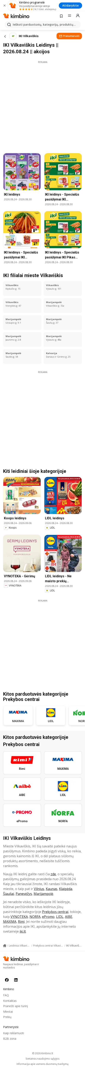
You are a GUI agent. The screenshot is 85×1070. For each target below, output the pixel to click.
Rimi (21, 921)
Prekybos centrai (55, 911)
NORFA (35, 916)
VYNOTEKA (19, 916)
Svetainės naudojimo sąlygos (42, 1058)
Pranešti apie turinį (15, 1006)
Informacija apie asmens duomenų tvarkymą (42, 1064)
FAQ (6, 995)
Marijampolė (43, 893)
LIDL (59, 916)
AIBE (68, 916)
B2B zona (9, 1039)
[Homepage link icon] (4, 945)
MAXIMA (9, 921)
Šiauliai (8, 893)
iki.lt (23, 931)
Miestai (8, 1011)
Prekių (7, 1017)
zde (53, 874)
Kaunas (51, 889)
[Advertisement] (42, 106)
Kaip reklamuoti (13, 1033)
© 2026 (42, 1053)
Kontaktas (10, 1001)
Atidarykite (70, 5)
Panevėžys (24, 893)
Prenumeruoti (71, 36)
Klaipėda (65, 889)
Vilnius (39, 889)
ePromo (48, 916)
